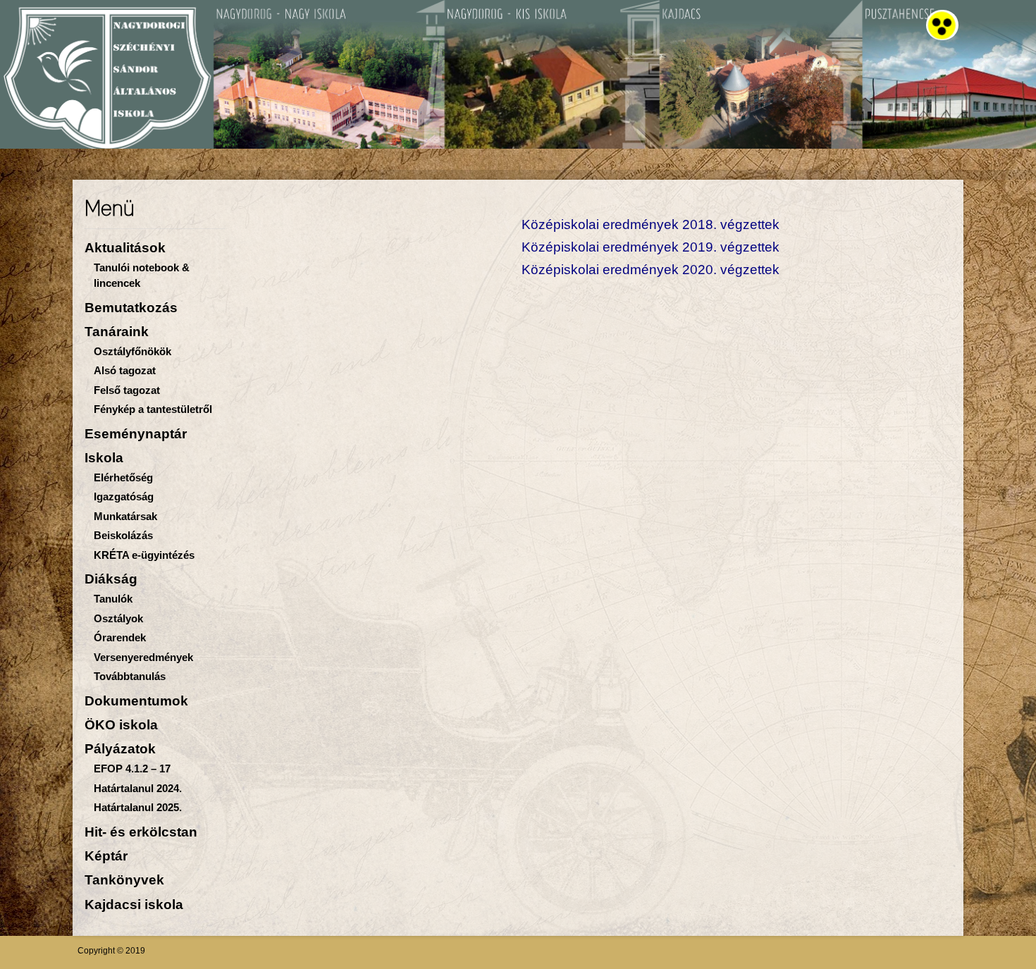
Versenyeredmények (143, 657)
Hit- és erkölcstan (141, 832)
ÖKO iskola (121, 724)
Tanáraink (117, 331)
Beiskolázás (123, 535)
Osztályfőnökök (132, 351)
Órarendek (120, 637)
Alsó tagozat (125, 370)
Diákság (111, 579)
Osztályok (118, 618)
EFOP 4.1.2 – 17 (132, 768)
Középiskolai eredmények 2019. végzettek (650, 247)
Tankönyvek (124, 879)
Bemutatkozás (131, 307)
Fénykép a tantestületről (153, 409)
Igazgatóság (124, 496)
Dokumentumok (136, 700)
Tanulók (113, 599)
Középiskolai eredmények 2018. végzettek (650, 224)
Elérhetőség (123, 477)
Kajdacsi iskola (134, 904)
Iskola (104, 457)
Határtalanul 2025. (138, 807)
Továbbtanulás (130, 676)
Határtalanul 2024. (138, 788)
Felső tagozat (127, 390)
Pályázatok (120, 748)
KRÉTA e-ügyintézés (144, 555)
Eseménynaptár (136, 433)
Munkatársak (125, 516)
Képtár (106, 855)
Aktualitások (125, 247)
